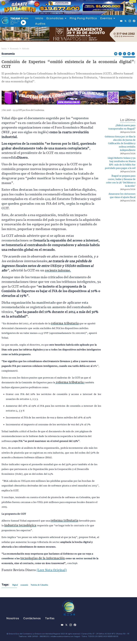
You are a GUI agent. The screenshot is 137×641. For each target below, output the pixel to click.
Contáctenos (32, 618)
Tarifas (50, 618)
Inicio (39, 18)
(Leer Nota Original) (52, 570)
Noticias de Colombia (39, 585)
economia (24, 585)
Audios (40, 23)
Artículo (25, 49)
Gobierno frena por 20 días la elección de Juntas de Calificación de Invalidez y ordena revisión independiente (120, 143)
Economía (14, 49)
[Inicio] (5, 21)
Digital (15, 585)
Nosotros (12, 618)
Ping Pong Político (83, 18)
